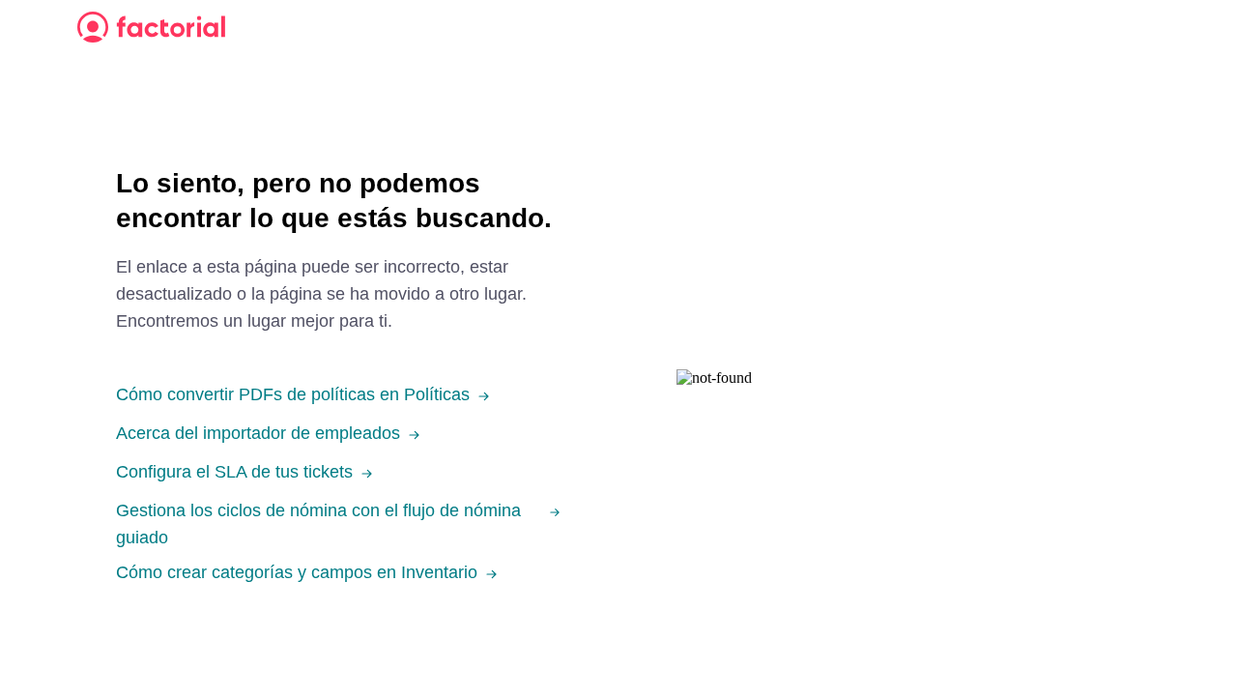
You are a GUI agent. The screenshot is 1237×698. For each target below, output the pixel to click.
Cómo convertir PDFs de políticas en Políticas (293, 394)
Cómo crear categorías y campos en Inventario (296, 572)
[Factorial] (151, 27)
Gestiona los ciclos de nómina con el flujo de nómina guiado (318, 524)
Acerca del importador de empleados (258, 433)
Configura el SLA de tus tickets (234, 471)
